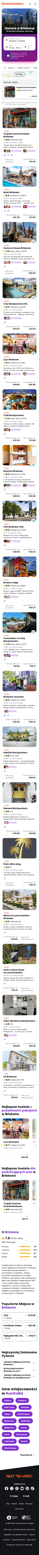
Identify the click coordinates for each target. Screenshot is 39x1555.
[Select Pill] (30, 4)
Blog (8, 1504)
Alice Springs (10, 1448)
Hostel (6, 131)
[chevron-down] (26, 1240)
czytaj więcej (22, 104)
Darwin (24, 1441)
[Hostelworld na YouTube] (22, 1488)
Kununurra (9, 1421)
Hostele (14, 1504)
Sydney (7, 1400)
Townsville (9, 1441)
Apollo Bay (25, 1421)
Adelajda (25, 1407)
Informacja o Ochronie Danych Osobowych (19, 1529)
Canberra (22, 1400)
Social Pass (19, 1509)
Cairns (24, 1428)
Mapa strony (31, 1540)
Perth (6, 1434)
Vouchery (6, 1540)
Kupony (32, 1534)
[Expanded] (4, 67)
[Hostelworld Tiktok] (32, 1488)
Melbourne (9, 1428)
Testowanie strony (18, 1540)
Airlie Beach (21, 1434)
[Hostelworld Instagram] (17, 1488)
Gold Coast (9, 1407)
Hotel (6, 1074)
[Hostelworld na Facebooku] (6, 1488)
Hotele (21, 1504)
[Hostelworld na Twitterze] (11, 1488)
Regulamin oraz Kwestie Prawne (16, 1534)
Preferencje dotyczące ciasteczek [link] (19, 1545)
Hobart (7, 1414)
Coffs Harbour (23, 1414)
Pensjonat (28, 1504)
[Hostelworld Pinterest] (27, 1488)
